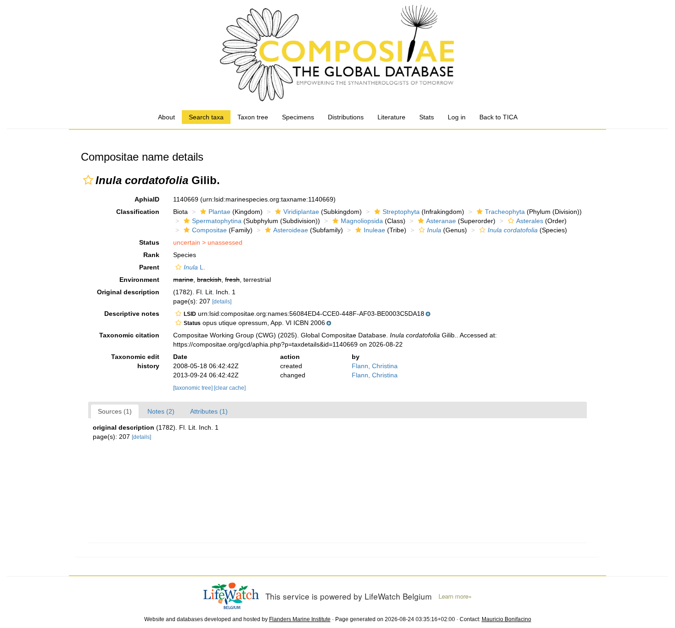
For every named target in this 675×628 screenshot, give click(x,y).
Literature (391, 117)
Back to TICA (498, 117)
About (166, 117)
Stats (426, 117)
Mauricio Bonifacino (506, 619)
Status (149, 242)
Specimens (298, 117)
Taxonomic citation (129, 335)
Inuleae (374, 230)
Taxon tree (252, 117)
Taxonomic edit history (135, 361)
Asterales (529, 220)
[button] (88, 179)
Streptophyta (401, 211)
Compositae (209, 230)
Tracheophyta (505, 211)
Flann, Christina (375, 366)
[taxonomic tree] (193, 388)
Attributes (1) (209, 411)
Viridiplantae (301, 211)
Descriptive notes (131, 313)
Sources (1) (115, 411)
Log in (457, 117)
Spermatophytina (217, 220)
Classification (137, 211)
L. (194, 267)
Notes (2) (160, 411)
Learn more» (455, 596)
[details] (221, 301)
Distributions (346, 117)
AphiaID (147, 199)
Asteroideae (290, 230)
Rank (151, 254)
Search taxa (206, 117)
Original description (128, 292)
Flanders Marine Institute (300, 619)
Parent (149, 267)
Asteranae (441, 220)
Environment (139, 279)
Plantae (219, 211)
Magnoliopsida (362, 220)
